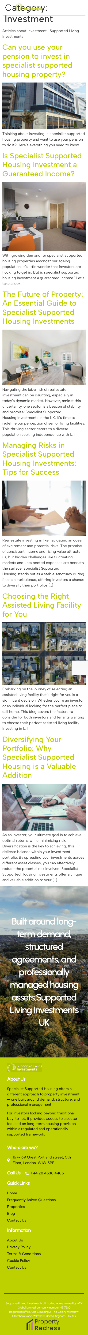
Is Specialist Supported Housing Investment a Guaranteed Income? (42, 164)
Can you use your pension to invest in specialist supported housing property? (37, 61)
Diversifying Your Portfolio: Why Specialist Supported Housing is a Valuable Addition (39, 757)
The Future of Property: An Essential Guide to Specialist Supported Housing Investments (42, 308)
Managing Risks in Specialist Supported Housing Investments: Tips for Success (39, 459)
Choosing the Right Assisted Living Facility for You (41, 605)
